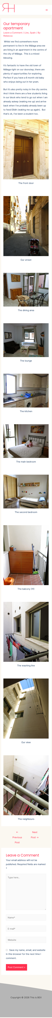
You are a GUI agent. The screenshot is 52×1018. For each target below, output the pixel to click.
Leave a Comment (12, 32)
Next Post (35, 833)
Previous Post (17, 833)
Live (26, 32)
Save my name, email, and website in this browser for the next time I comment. (25, 954)
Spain (33, 32)
